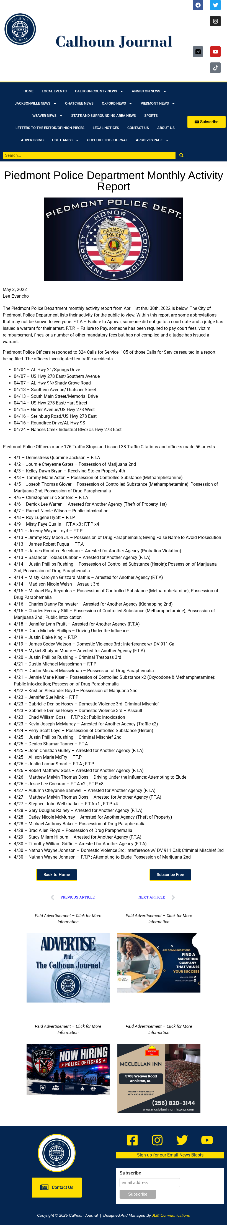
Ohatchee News (79, 103)
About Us (166, 128)
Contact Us (138, 128)
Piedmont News (155, 103)
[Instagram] (215, 21)
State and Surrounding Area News (103, 115)
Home (28, 91)
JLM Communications (171, 1215)
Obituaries (62, 140)
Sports (151, 115)
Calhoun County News (96, 91)
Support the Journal (107, 140)
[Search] (181, 155)
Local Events (54, 91)
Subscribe (130, 1173)
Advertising (32, 140)
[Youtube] (215, 51)
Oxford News (114, 103)
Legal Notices (106, 128)
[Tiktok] (215, 67)
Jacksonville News (32, 103)
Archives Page (149, 140)
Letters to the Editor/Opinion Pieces (50, 128)
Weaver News (44, 115)
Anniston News (146, 91)
